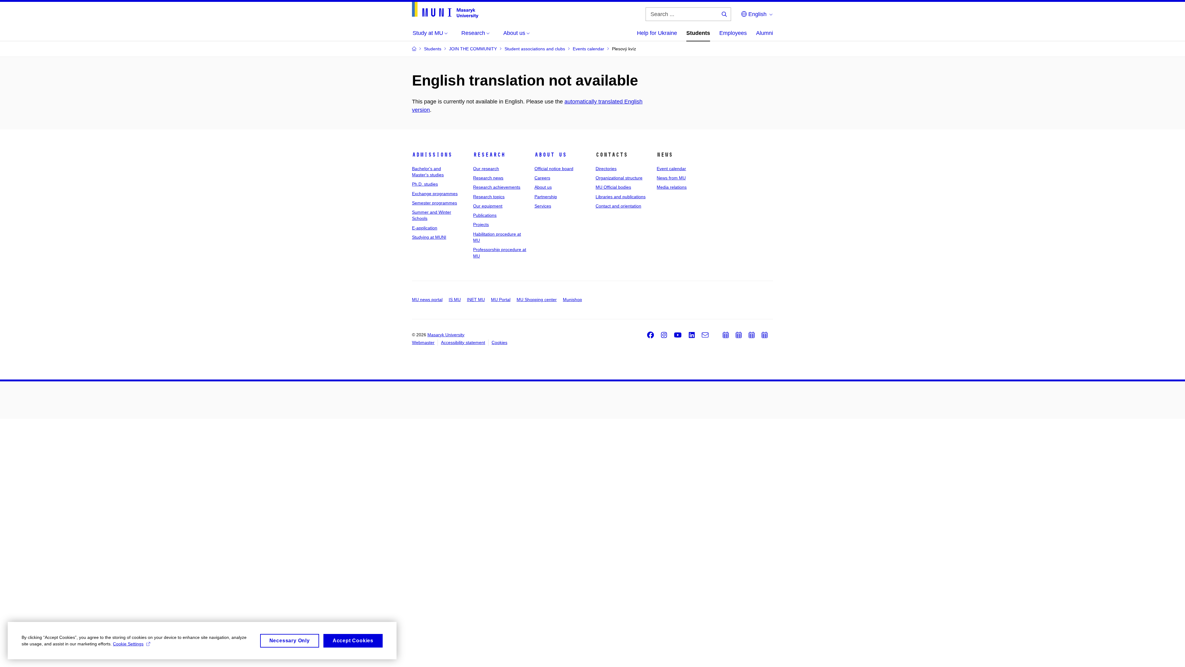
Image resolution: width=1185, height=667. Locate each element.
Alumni (764, 33)
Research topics (489, 196)
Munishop (572, 299)
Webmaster (423, 342)
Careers (542, 177)
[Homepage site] (445, 10)
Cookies (499, 342)
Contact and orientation (618, 205)
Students (698, 33)
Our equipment (487, 205)
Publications (485, 215)
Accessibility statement (463, 342)
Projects (481, 224)
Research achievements (496, 187)
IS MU (455, 299)
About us (550, 154)
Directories (606, 168)
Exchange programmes (435, 193)
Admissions (432, 154)
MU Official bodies (613, 187)
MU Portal (500, 299)
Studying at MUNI (429, 237)
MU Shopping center (537, 299)
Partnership (545, 196)
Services (542, 205)
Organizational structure (619, 177)
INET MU (476, 299)
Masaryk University (445, 334)
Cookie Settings (128, 643)
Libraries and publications (621, 196)
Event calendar (671, 168)
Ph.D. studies (425, 184)
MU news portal (427, 299)
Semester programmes (434, 202)
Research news (488, 177)
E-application (424, 227)
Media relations (672, 187)
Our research (486, 168)
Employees (733, 33)
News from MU (671, 177)
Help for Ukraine (657, 33)
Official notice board (553, 168)
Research (489, 154)
